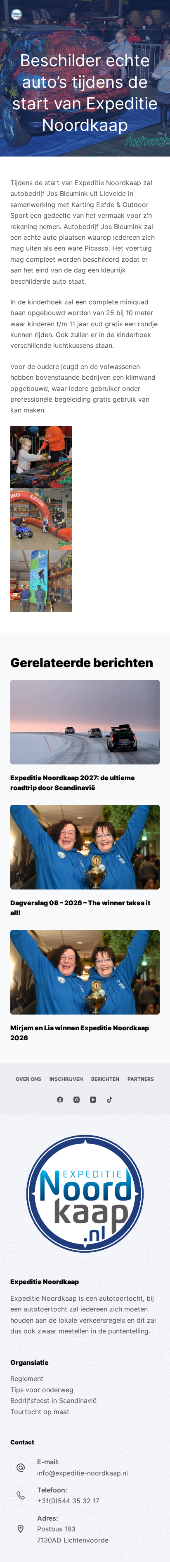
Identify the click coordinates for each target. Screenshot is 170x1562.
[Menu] (156, 14)
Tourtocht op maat (40, 1412)
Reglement (26, 1378)
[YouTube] (93, 1100)
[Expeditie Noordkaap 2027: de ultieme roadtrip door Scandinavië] (85, 722)
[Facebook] (60, 1100)
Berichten (105, 1079)
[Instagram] (76, 1100)
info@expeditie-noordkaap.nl (82, 1473)
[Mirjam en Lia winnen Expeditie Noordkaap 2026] (85, 972)
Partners (141, 1079)
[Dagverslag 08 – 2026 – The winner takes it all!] (85, 847)
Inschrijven (66, 1079)
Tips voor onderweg (41, 1390)
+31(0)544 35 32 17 (68, 1501)
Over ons (28, 1079)
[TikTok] (109, 1100)
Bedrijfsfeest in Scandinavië (53, 1400)
